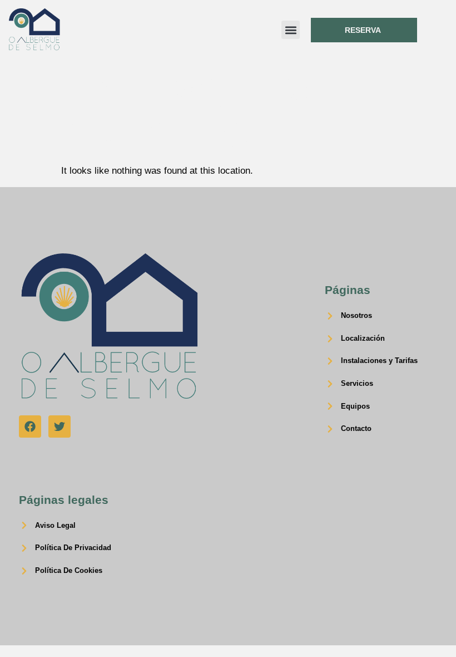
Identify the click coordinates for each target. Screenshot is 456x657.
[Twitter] (59, 426)
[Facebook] (30, 426)
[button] (290, 30)
